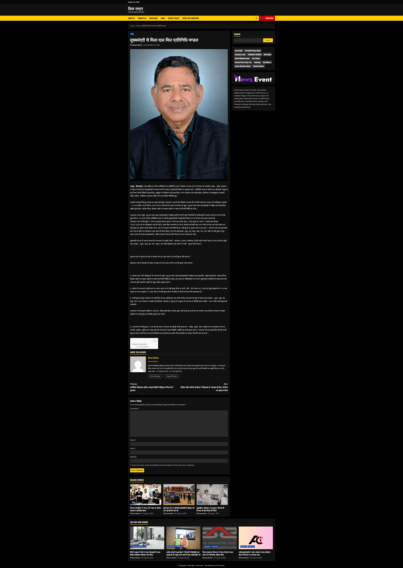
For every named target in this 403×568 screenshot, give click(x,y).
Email (133, 448)
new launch (256, 58)
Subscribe (269, 18)
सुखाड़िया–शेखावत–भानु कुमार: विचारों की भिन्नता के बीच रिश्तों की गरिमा (210, 509)
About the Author (140, 344)
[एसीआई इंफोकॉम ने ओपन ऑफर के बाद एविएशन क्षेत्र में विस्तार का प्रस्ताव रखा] (256, 538)
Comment (134, 408)
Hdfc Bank (267, 54)
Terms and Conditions (190, 18)
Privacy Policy (173, 18)
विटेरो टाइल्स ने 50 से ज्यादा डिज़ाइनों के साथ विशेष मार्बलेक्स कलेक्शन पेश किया (145, 553)
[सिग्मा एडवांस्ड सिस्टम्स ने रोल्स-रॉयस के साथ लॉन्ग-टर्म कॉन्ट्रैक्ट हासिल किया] (220, 538)
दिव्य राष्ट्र (135, 8)
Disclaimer (153, 18)
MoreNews (209, 565)
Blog (132, 34)
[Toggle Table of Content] (153, 341)
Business (135, 546)
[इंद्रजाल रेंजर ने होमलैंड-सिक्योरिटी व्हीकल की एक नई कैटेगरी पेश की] (179, 494)
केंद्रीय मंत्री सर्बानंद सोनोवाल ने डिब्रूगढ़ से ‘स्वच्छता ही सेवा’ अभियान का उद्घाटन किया (204, 387)
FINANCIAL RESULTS (254, 54)
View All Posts (171, 376)
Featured (143, 546)
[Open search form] (256, 18)
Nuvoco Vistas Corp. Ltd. (243, 62)
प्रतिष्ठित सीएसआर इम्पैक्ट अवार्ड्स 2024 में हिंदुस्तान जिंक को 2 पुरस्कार (151, 387)
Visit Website (155, 376)
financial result (240, 54)
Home (163, 18)
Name (133, 440)
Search (237, 34)
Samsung (257, 62)
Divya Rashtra (137, 45)
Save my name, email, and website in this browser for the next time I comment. (163, 465)
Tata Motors (267, 62)
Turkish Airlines (258, 66)
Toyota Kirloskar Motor (243, 66)
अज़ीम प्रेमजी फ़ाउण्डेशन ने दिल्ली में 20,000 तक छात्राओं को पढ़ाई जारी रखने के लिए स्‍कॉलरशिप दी (183, 553)
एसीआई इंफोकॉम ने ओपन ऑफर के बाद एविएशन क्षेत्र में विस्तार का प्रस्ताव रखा (254, 553)
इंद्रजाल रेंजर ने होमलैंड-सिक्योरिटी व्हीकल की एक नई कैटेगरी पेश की (178, 509)
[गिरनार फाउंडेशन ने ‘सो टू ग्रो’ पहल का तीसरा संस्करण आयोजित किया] (145, 494)
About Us (131, 18)
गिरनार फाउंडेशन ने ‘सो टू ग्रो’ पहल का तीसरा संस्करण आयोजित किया (145, 509)
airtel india (238, 50)
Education (172, 546)
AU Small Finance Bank (252, 50)
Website (133, 457)
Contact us (142, 18)
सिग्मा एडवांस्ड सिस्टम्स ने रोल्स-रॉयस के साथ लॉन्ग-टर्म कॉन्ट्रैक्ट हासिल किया (218, 553)
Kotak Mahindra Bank (242, 58)
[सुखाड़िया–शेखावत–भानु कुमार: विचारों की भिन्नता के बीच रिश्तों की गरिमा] (212, 494)
